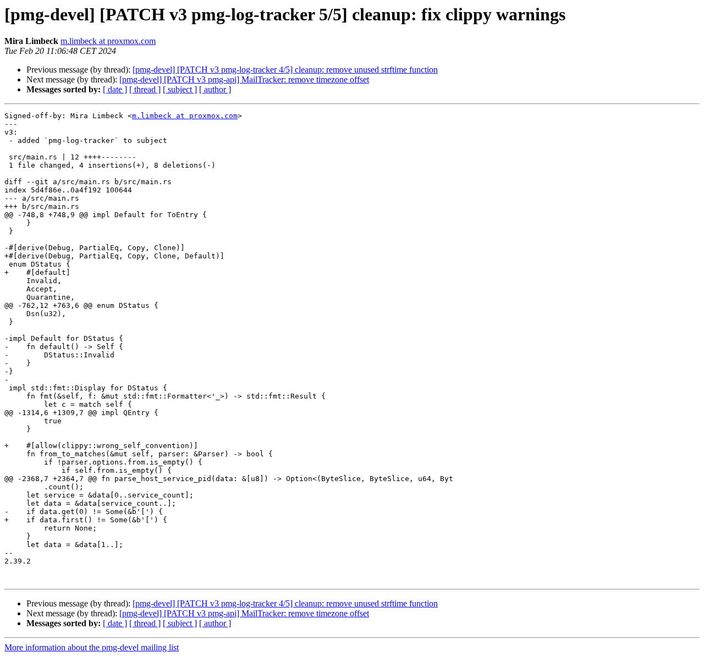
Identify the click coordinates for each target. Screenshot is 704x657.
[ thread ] (145, 89)
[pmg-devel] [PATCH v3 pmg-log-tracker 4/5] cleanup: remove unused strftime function (285, 69)
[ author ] (215, 89)
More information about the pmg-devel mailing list (91, 647)
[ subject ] (180, 89)
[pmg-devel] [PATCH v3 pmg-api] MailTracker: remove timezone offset (244, 79)
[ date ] (115, 89)
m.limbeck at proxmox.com (108, 41)
